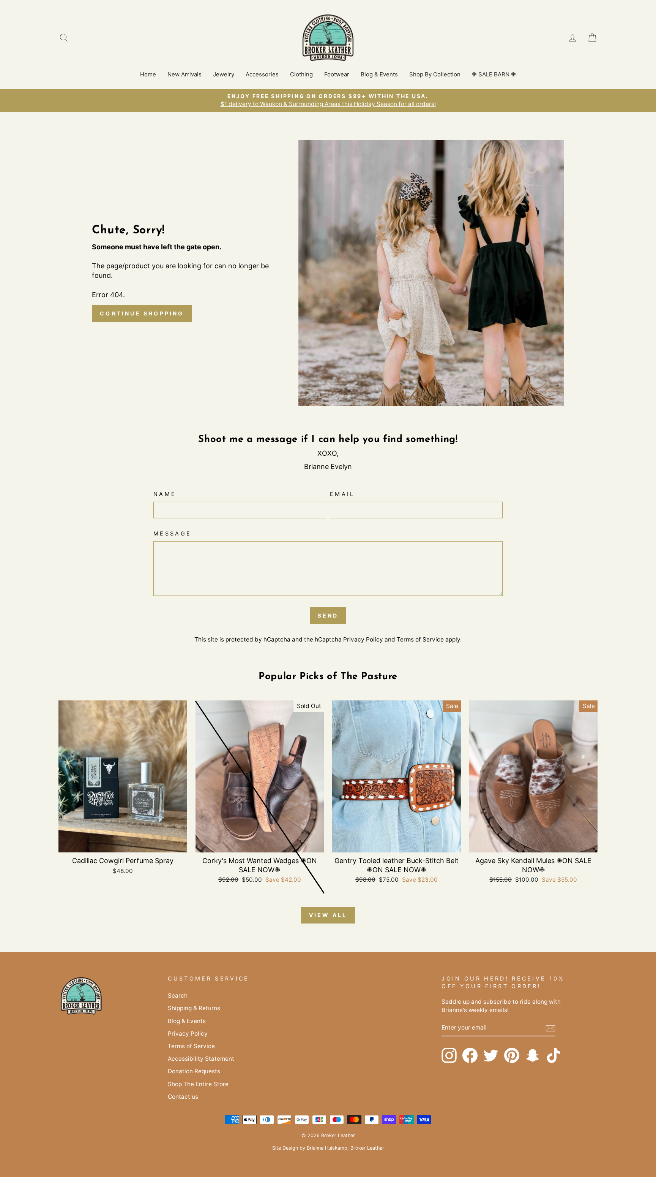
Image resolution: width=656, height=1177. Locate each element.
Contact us (183, 1096)
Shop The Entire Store (198, 1084)
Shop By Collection (434, 74)
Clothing (301, 74)
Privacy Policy (363, 639)
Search (178, 995)
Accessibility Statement (201, 1058)
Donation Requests (194, 1071)
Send (328, 615)
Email (342, 494)
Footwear (336, 74)
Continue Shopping (142, 313)
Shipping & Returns (194, 1008)
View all (328, 915)
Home (148, 74)
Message (172, 533)
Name (164, 494)
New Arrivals (184, 74)
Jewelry (223, 74)
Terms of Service (420, 639)
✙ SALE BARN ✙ (494, 74)
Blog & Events (379, 74)
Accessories (262, 74)
